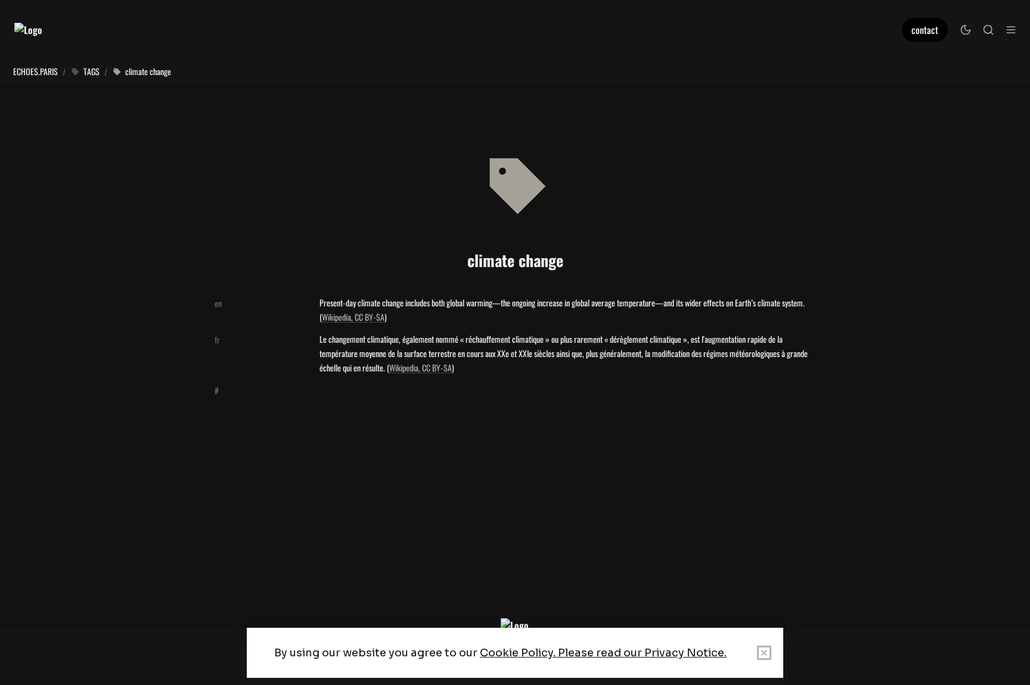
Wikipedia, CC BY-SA (353, 317)
